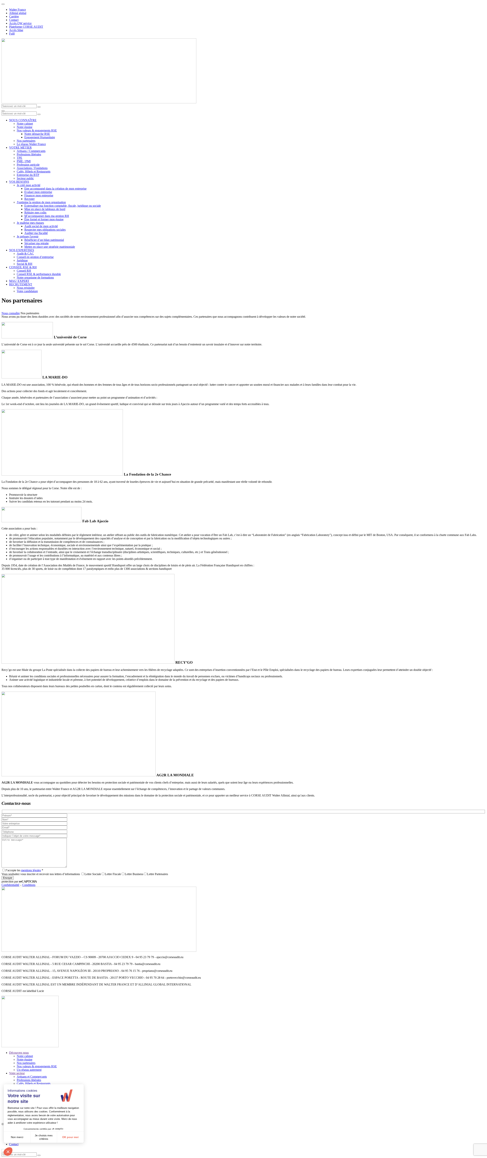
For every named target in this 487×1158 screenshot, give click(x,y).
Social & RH (24, 263)
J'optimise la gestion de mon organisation (41, 202)
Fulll (12, 33)
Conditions (28, 885)
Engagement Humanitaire (39, 137)
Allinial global (17, 13)
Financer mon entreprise (38, 195)
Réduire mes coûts (35, 212)
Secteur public (25, 178)
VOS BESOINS (19, 181)
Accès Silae (16, 30)
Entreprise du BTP (28, 175)
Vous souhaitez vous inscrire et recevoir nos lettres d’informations (41, 874)
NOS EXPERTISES (21, 250)
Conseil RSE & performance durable (39, 274)
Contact (13, 19)
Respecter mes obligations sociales (45, 229)
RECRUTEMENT (20, 284)
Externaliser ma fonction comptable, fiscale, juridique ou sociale (62, 205)
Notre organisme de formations (35, 277)
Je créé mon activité (28, 185)
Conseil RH (24, 270)
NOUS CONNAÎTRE (23, 120)
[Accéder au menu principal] (3, 110)
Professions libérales (29, 154)
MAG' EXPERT (19, 281)
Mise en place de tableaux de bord (44, 209)
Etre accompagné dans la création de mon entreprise (55, 188)
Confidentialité (10, 885)
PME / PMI (24, 161)
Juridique (22, 260)
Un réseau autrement (29, 1069)
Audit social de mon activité (41, 226)
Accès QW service (20, 23)
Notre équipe (24, 127)
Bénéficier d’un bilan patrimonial (44, 239)
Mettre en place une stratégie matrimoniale (49, 246)
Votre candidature (27, 291)
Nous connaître (11, 313)
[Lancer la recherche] (39, 107)
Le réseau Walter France (31, 144)
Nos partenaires (26, 140)
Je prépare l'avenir (27, 236)
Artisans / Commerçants (31, 151)
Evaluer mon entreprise (38, 192)
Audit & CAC (25, 253)
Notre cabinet (25, 123)
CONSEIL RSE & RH (23, 267)
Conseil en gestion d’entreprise (35, 257)
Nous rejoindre (26, 287)
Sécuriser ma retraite (36, 243)
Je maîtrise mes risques (30, 222)
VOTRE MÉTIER (20, 147)
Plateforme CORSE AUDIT (26, 26)
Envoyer (7, 877)
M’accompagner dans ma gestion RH (46, 216)
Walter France (17, 9)
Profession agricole (28, 164)
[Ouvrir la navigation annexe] (3, 4)
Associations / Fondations (32, 168)
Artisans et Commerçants (32, 1076)
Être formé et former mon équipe (44, 219)
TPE (19, 157)
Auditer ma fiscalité (36, 233)
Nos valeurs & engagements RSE (37, 130)
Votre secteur (17, 1073)
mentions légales (31, 870)
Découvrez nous (19, 1052)
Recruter (29, 198)
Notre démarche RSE (37, 133)
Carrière (14, 16)
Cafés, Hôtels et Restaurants (33, 171)
